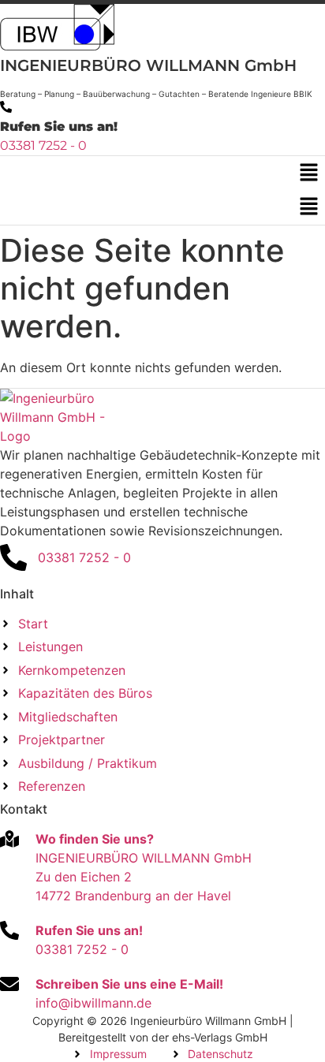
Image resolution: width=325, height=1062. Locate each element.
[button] (309, 173)
